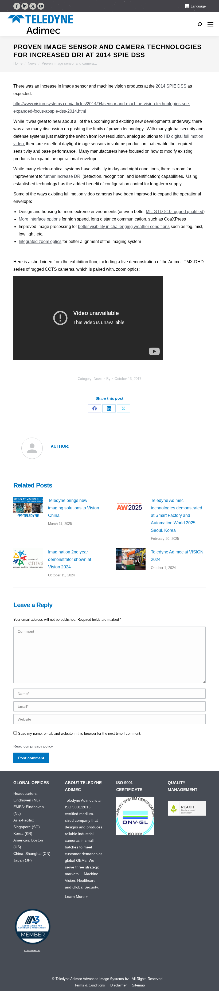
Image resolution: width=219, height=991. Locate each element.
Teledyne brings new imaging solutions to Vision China (73, 508)
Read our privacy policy (33, 746)
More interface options (40, 219)
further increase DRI (62, 176)
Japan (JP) (22, 860)
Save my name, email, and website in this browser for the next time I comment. (79, 734)
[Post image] (28, 507)
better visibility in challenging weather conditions (124, 226)
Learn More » (76, 896)
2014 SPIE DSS (171, 86)
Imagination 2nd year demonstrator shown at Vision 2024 (69, 559)
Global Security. (85, 887)
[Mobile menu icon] (210, 24)
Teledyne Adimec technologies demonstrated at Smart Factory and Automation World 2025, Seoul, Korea (176, 515)
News (98, 379)
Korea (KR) (22, 833)
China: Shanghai (27, 853)
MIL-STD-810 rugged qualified (174, 211)
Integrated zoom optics (40, 241)
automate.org (32, 950)
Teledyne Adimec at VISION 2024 (177, 556)
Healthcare (86, 880)
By (108, 379)
